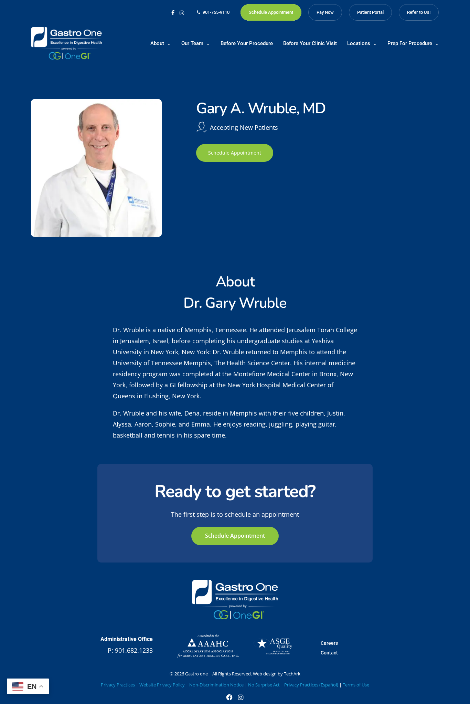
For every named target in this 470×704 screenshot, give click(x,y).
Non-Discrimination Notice (216, 685)
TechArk (292, 674)
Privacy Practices (118, 685)
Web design (265, 674)
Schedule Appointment (234, 152)
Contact (329, 652)
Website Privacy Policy (162, 685)
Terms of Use (356, 685)
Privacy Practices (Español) (311, 685)
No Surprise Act (264, 685)
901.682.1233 (134, 650)
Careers (329, 643)
